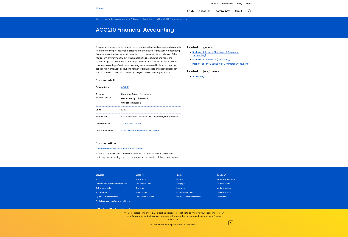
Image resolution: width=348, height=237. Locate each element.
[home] (100, 8)
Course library (148, 19)
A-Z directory (141, 179)
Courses (136, 19)
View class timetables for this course (140, 130)
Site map (140, 188)
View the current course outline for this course (119, 148)
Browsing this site (143, 184)
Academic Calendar (131, 123)
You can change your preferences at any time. (173, 224)
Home (98, 19)
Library (239, 3)
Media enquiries (224, 188)
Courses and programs (120, 19)
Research (204, 11)
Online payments (103, 188)
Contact (248, 3)
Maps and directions (226, 179)
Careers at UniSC (224, 192)
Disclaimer (181, 188)
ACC (158, 19)
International (228, 3)
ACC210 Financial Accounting (175, 19)
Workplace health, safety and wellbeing (113, 201)
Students (215, 3)
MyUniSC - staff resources (107, 197)
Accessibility (141, 192)
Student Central (224, 184)
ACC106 (125, 87)
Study (190, 11)
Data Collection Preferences (188, 197)
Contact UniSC (223, 197)
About (238, 11)
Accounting (198, 76)
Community (222, 11)
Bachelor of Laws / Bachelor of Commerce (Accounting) (220, 63)
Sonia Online (101, 192)
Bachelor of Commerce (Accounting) (211, 59)
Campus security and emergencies (111, 184)
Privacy (179, 179)
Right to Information (185, 192)
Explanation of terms (145, 197)
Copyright (180, 184)
